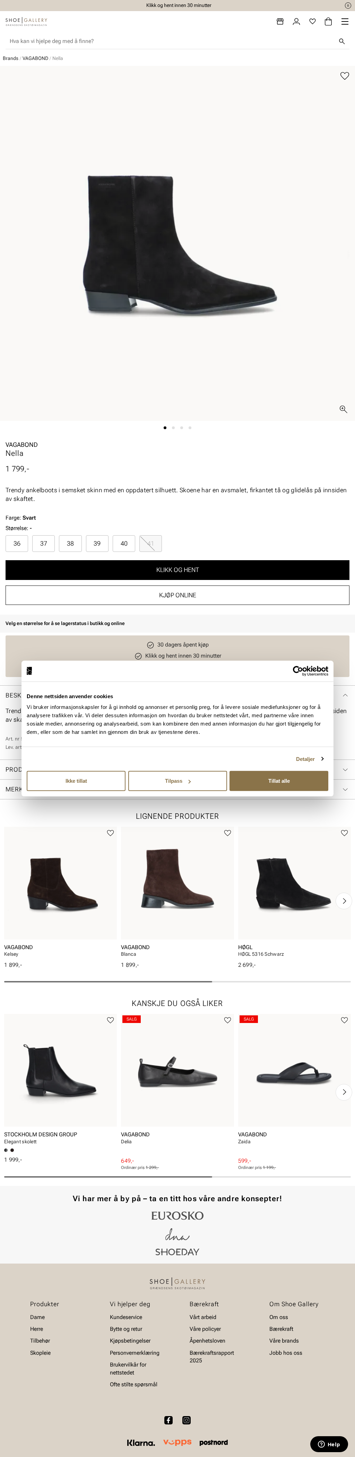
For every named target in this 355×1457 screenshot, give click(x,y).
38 (70, 543)
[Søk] (341, 41)
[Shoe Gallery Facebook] (168, 1420)
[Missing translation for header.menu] (345, 21)
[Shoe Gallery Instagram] (186, 1420)
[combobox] (172, 41)
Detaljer (305, 759)
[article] (60, 894)
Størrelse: (17, 528)
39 (97, 543)
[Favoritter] (312, 21)
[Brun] (12, 1150)
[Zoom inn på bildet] (344, 409)
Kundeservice (126, 1316)
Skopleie (40, 1353)
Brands (10, 58)
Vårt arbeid (203, 1316)
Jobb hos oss (285, 1353)
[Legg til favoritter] (345, 76)
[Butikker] (280, 21)
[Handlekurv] (328, 21)
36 (17, 543)
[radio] (17, 543)
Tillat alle (279, 781)
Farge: (21, 517)
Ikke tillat (76, 781)
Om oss (278, 1316)
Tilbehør (40, 1340)
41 (150, 543)
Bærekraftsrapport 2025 (212, 1357)
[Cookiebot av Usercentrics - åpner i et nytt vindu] (298, 671)
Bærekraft (281, 1329)
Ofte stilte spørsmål (133, 1384)
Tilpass (173, 781)
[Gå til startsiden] (26, 21)
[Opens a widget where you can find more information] (329, 1445)
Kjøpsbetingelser (130, 1340)
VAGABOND (35, 58)
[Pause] (348, 5)
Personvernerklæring (134, 1353)
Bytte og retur (126, 1329)
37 (43, 543)
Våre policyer (205, 1329)
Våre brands (284, 1340)
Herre (36, 1329)
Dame (37, 1316)
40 (124, 543)
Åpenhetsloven (207, 1340)
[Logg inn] (296, 21)
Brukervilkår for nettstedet (128, 1368)
